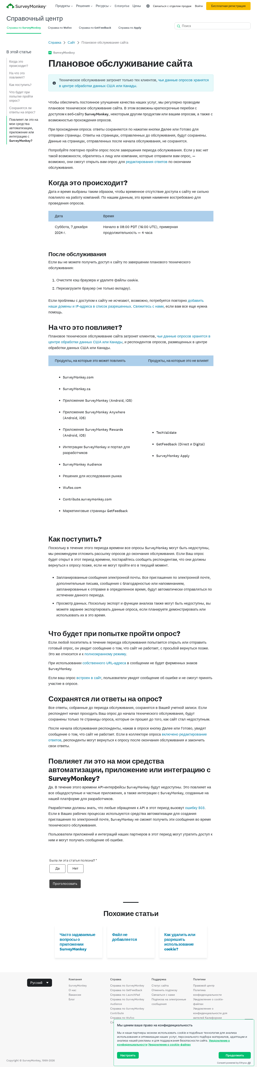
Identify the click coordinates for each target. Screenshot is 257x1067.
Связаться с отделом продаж (172, 6)
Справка (54, 42)
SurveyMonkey (78, 985)
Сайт (71, 42)
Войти (199, 6)
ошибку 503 (195, 807)
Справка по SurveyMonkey (127, 985)
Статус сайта (160, 985)
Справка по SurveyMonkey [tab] (24, 28)
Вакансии (75, 995)
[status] (130, 82)
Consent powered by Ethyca (232, 1062)
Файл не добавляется (124, 937)
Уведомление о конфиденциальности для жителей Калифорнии (210, 1013)
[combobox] (39, 983)
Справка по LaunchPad (125, 995)
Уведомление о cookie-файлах (169, 1044)
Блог (72, 999)
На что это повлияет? (17, 75)
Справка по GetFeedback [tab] (95, 28)
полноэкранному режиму (105, 654)
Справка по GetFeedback (126, 990)
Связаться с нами (163, 995)
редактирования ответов (146, 161)
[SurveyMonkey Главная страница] (26, 6)
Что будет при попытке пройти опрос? (21, 96)
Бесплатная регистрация (228, 6)
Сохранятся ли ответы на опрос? (22, 110)
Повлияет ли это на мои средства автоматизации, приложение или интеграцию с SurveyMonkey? (23, 130)
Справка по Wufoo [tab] (60, 28)
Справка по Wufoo (122, 1018)
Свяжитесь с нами (148, 306)
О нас (72, 990)
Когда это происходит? (18, 63)
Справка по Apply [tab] (129, 28)
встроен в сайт (88, 677)
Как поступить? (20, 85)
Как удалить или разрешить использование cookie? (179, 942)
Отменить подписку (164, 990)
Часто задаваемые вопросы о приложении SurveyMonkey (77, 942)
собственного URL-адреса (104, 663)
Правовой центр (203, 985)
